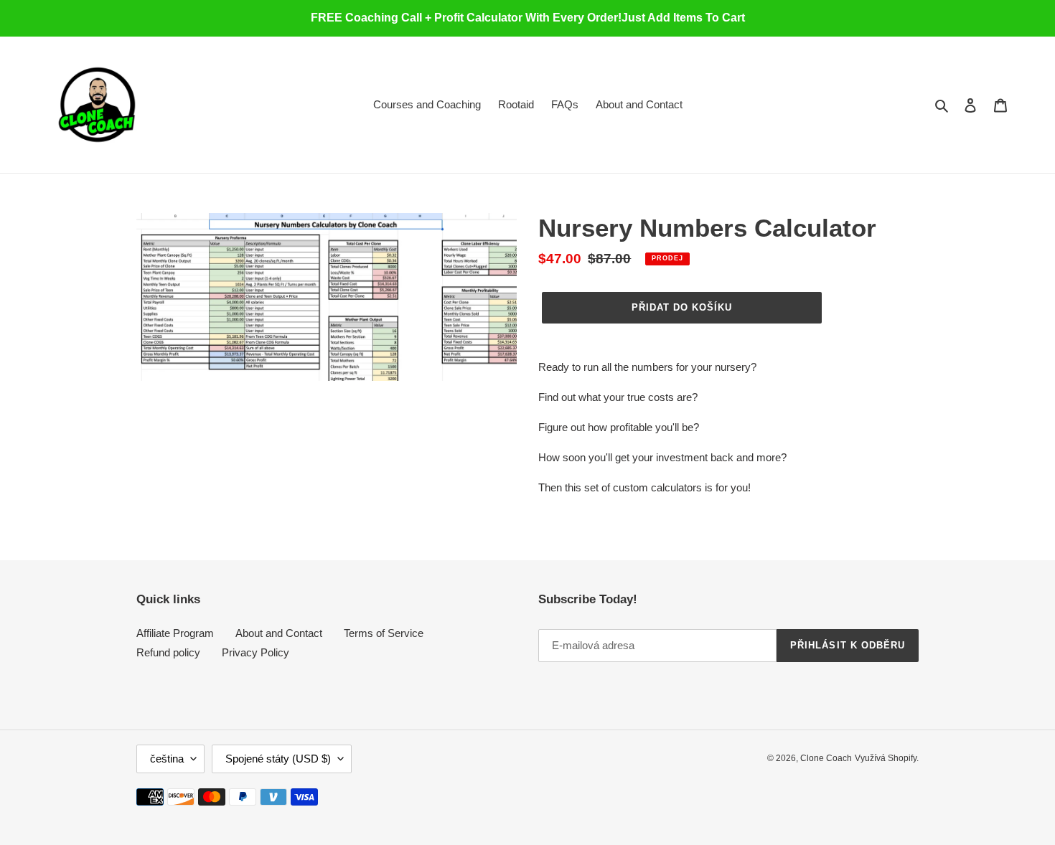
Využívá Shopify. (887, 758)
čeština (167, 758)
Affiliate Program (175, 633)
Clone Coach (826, 758)
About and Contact (278, 633)
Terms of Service (383, 633)
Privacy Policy (255, 652)
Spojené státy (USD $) (278, 758)
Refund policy (168, 652)
